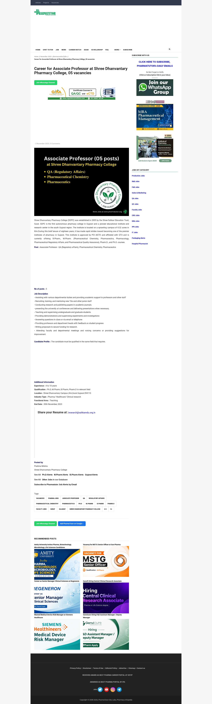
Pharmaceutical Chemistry (47, 504)
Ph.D (80, 504)
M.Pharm (89, 504)
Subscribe (127, 50)
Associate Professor (70, 498)
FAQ (107, 50)
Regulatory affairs (96, 498)
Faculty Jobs (41, 509)
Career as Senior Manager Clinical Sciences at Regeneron (56, 581)
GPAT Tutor (48, 50)
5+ (111, 509)
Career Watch (75, 50)
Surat (52, 509)
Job (57, 50)
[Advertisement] (118, 25)
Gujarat (62, 509)
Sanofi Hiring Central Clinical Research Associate (102, 581)
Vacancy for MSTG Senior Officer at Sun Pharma (102, 545)
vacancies (40, 498)
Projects (46, 3)
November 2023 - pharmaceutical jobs (53, 56)
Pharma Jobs (53, 498)
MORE (116, 50)
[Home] (45, 12)
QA (84, 498)
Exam (86, 50)
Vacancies (55, 3)
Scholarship (97, 50)
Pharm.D (111, 504)
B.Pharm (100, 504)
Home (38, 50)
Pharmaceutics (68, 504)
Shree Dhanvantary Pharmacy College (85, 509)
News (64, 50)
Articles (38, 3)
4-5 (105, 509)
